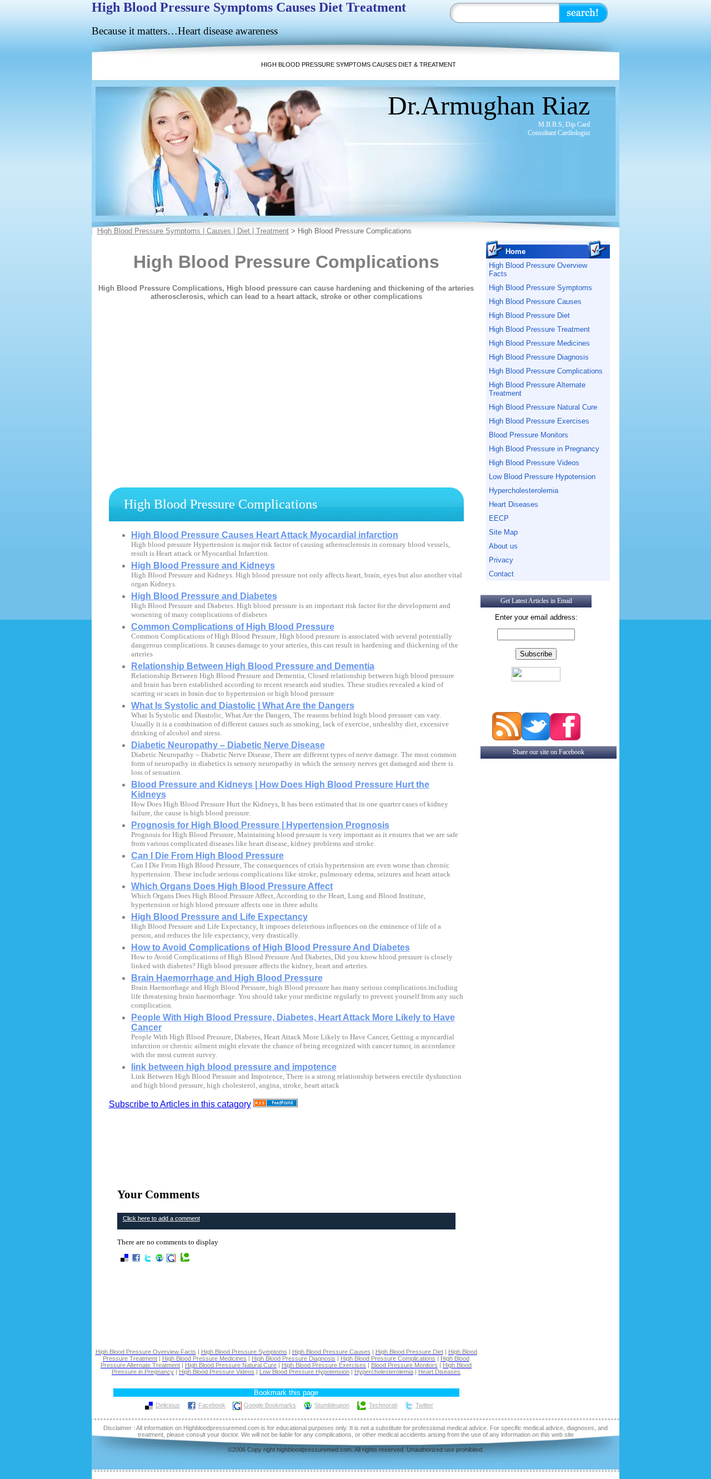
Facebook (212, 1405)
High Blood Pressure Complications (546, 371)
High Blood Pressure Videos (534, 463)
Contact (501, 574)
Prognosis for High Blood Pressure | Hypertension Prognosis (260, 825)
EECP (499, 518)
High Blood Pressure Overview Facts (538, 269)
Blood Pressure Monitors (528, 435)
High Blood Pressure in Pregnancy (544, 449)
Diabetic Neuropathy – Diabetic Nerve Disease (228, 745)
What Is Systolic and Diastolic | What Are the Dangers (242, 705)
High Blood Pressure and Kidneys (203, 565)
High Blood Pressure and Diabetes (204, 596)
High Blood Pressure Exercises (539, 421)
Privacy (501, 560)
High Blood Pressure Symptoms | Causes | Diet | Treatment (193, 231)
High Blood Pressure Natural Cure (543, 407)
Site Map (503, 532)
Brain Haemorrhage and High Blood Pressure (227, 978)
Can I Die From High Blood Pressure (207, 855)
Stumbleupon (331, 1405)
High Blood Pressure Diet (529, 315)
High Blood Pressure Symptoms (540, 287)
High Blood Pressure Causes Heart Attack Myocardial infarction (264, 535)
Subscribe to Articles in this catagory (180, 1104)
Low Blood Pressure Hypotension (542, 476)
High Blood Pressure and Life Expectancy (219, 917)
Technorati (383, 1405)
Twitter (424, 1405)
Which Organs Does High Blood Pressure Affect (232, 886)
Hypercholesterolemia (523, 490)
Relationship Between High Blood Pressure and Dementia (252, 666)
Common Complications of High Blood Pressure (232, 626)
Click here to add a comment (161, 1218)
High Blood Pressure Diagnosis (539, 357)
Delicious (168, 1405)
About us (503, 546)
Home (515, 251)
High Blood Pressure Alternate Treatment (537, 389)
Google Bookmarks (270, 1405)
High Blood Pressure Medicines (539, 343)
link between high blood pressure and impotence (234, 1067)
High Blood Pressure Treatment (539, 329)
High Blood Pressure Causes (535, 301)
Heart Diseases (513, 504)
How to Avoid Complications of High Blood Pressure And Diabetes (270, 947)
